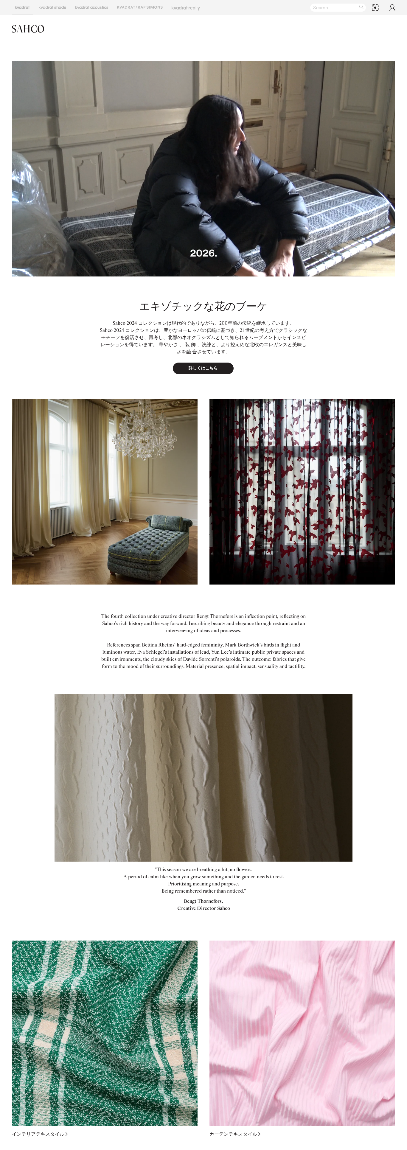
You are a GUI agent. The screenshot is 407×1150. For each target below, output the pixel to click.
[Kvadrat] (22, 7)
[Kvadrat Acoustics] (91, 7)
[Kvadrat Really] (186, 7)
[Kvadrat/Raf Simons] (140, 7)
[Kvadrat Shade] (52, 7)
